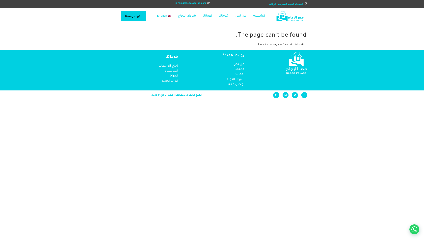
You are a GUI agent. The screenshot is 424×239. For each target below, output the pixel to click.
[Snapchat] (276, 95)
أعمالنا (207, 16)
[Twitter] (295, 95)
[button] (414, 229)
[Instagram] (286, 95)
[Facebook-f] (304, 95)
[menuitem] (164, 16)
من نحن (240, 16)
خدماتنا (223, 16)
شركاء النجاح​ (187, 16)
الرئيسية (259, 16)
